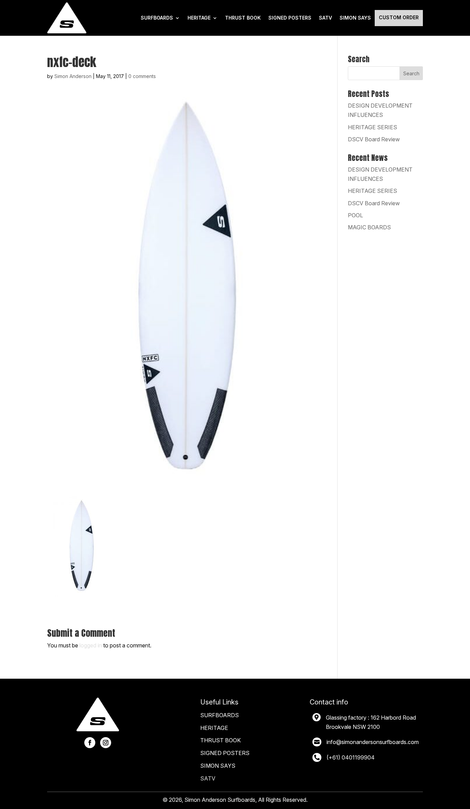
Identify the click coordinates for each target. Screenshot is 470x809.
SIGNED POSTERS (289, 18)
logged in (90, 645)
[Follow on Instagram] (105, 742)
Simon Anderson (73, 76)
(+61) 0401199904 (351, 757)
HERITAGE (199, 18)
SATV (325, 18)
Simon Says (355, 18)
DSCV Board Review (374, 139)
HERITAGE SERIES (372, 127)
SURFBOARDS (157, 18)
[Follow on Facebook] (89, 742)
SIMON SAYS (217, 765)
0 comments (142, 76)
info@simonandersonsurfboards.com (373, 742)
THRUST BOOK (243, 18)
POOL (355, 215)
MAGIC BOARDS (369, 227)
